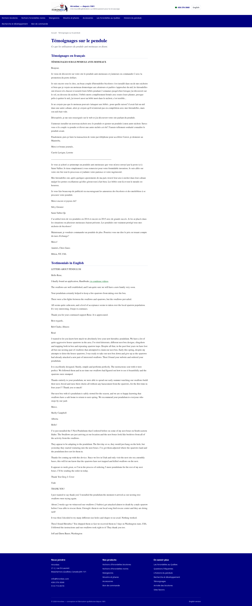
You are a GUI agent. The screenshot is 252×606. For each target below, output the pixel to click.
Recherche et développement (15, 24)
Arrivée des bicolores (163, 585)
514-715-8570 (57, 585)
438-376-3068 (184, 7)
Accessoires (88, 18)
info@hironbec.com (60, 578)
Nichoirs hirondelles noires (33, 18)
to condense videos (99, 281)
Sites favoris (159, 589)
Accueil (54, 33)
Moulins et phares (71, 18)
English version (195, 601)
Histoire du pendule (132, 18)
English (196, 7)
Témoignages (160, 581)
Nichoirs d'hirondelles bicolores (117, 564)
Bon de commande (39, 24)
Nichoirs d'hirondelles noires (115, 568)
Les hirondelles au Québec (108, 18)
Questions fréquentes (163, 568)
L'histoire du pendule (163, 573)
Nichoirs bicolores (10, 18)
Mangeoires (54, 18)
